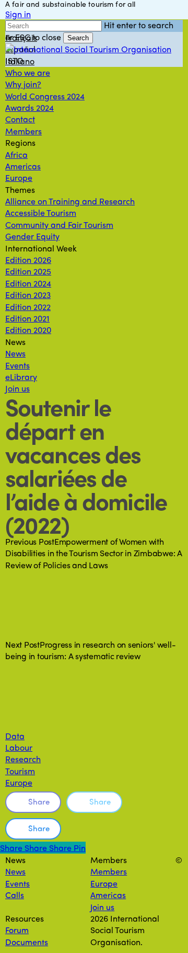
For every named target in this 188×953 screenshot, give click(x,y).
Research (23, 759)
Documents (26, 941)
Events (17, 883)
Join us (102, 906)
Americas (108, 894)
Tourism (20, 771)
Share (39, 801)
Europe (18, 782)
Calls (14, 894)
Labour (18, 747)
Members (108, 871)
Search (78, 38)
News (15, 871)
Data (15, 736)
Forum (17, 929)
